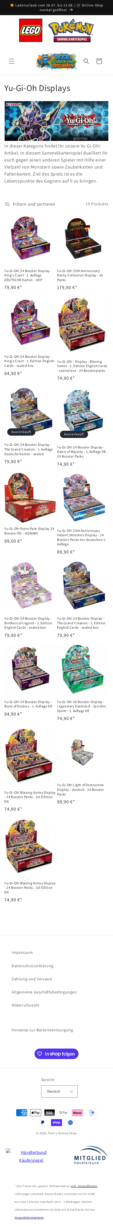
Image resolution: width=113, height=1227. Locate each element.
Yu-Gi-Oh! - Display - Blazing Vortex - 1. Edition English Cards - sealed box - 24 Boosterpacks (82, 366)
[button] (11, 61)
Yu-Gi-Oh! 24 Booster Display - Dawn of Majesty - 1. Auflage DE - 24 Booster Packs (82, 451)
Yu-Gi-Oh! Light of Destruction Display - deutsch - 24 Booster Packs (80, 789)
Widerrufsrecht (25, 1005)
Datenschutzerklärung (33, 965)
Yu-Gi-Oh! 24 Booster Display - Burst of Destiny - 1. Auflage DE (28, 704)
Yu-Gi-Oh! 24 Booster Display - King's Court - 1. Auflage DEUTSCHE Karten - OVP (28, 275)
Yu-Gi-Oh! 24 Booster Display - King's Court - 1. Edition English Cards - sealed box (29, 361)
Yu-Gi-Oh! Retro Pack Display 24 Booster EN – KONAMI (29, 530)
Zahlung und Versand (32, 978)
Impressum (22, 952)
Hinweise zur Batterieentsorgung (42, 1030)
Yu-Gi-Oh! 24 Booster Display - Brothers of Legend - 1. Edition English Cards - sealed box (28, 623)
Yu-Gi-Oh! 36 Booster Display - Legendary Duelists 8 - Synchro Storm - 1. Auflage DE (81, 706)
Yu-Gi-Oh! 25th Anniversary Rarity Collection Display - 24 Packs (80, 275)
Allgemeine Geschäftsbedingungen (44, 992)
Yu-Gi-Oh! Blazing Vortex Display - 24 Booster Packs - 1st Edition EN (30, 797)
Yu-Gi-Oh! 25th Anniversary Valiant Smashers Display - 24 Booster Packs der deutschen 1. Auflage (81, 537)
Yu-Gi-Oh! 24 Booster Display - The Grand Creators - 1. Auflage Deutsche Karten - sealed (28, 449)
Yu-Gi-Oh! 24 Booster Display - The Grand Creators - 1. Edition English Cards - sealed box (81, 623)
